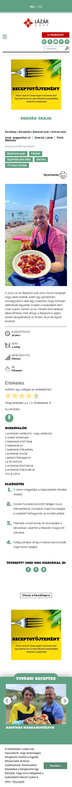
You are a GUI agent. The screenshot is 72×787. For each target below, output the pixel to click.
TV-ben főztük (17, 165)
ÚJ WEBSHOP (56, 34)
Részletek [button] (18, 781)
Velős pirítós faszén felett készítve (31, 729)
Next (65, 701)
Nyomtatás (52, 174)
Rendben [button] (55, 765)
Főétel (35, 153)
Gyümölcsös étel (19, 159)
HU (32, 7)
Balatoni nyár (41, 132)
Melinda (10, 140)
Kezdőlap (10, 132)
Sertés (41, 159)
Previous (7, 701)
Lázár (49, 137)
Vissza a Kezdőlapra (36, 595)
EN (40, 7)
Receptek (25, 132)
